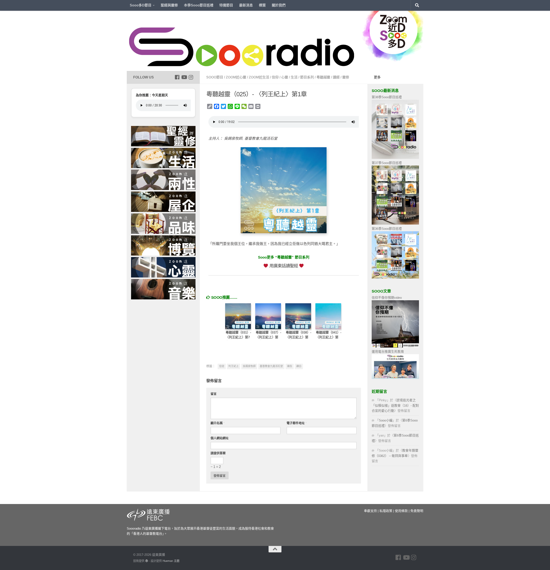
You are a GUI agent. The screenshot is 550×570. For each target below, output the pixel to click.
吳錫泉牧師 (249, 366)
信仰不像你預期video (387, 297)
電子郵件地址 (297, 423)
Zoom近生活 (259, 77)
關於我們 (279, 5)
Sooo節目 (214, 77)
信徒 (221, 366)
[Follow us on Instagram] (190, 77)
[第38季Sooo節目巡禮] (395, 157)
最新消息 (246, 5)
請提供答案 (218, 453)
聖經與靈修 (169, 5)
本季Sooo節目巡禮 (198, 5)
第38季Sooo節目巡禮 (387, 97)
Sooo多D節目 (140, 5)
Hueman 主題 (171, 560)
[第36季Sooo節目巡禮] (395, 277)
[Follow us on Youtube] (183, 77)
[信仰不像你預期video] (395, 346)
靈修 (345, 77)
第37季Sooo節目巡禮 (387, 163)
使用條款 (401, 511)
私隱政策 (385, 511)
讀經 (336, 77)
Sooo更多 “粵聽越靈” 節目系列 (283, 257)
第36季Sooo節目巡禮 (387, 228)
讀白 (298, 366)
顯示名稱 (218, 423)
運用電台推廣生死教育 (388, 351)
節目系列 (307, 77)
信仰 (275, 77)
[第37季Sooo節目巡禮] (395, 223)
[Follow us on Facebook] (177, 77)
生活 (294, 77)
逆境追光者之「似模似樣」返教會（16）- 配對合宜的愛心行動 (395, 405)
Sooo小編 (386, 420)
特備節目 (226, 5)
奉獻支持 (370, 511)
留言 (214, 393)
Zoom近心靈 (236, 77)
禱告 (289, 366)
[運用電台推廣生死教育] (395, 378)
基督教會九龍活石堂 (271, 366)
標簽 (262, 5)
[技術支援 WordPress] (146, 560)
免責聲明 (416, 511)
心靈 (284, 77)
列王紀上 (233, 366)
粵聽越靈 (323, 77)
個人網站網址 (220, 438)
